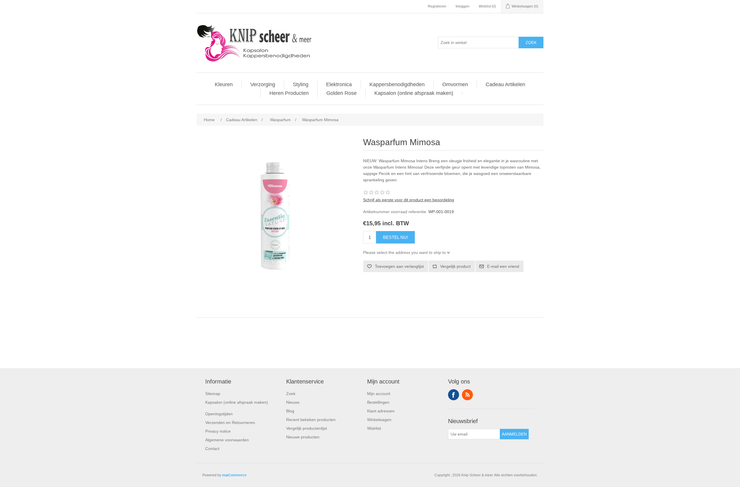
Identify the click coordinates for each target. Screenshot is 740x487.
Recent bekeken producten (311, 419)
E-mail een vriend (503, 266)
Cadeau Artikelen (505, 84)
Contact (212, 448)
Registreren (437, 6)
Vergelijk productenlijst (306, 428)
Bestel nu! (395, 237)
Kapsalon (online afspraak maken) (413, 93)
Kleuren (224, 84)
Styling (300, 84)
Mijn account (378, 393)
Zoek (531, 42)
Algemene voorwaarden (227, 440)
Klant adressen (381, 411)
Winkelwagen (379, 419)
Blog (290, 411)
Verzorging (262, 84)
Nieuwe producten (302, 437)
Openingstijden (219, 414)
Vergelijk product (455, 266)
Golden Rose (341, 93)
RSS (467, 394)
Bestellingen (378, 402)
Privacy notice (218, 431)
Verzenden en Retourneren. (230, 422)
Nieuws (292, 402)
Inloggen (462, 6)
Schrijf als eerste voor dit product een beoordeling (408, 200)
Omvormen (455, 84)
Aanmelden (514, 434)
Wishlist (374, 428)
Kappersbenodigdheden (397, 84)
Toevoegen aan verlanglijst (399, 266)
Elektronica (339, 84)
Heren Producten (289, 93)
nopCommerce (234, 475)
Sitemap (212, 393)
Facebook (453, 394)
